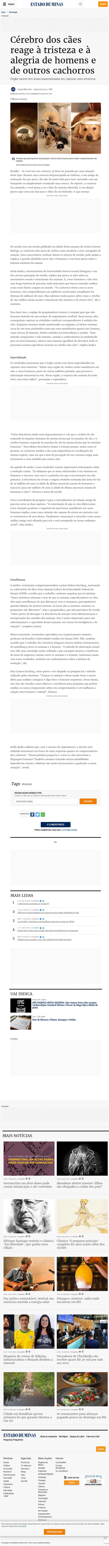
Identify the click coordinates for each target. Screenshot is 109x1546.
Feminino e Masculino (43, 1490)
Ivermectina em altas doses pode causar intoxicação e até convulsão (28, 1184)
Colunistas (8, 1484)
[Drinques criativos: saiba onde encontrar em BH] (82, 1274)
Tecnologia (13, 12)
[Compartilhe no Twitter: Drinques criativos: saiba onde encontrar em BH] (82, 1294)
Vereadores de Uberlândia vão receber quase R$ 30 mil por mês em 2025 (80, 1359)
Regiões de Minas (43, 1463)
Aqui (23, 1475)
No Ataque (43, 1511)
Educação (7, 1490)
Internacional (9, 1475)
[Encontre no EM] (80, 4)
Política (6, 1465)
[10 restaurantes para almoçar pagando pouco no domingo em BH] (82, 1389)
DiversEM (7, 1478)
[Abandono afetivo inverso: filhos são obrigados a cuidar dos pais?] (82, 1158)
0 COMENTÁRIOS (55, 824)
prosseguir (54, 1531)
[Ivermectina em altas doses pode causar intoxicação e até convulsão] (29, 1158)
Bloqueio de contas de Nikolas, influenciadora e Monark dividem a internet (28, 1359)
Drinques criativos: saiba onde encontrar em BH (78, 1300)
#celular (27, 784)
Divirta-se (42, 1520)
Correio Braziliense (60, 1466)
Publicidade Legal (8, 1494)
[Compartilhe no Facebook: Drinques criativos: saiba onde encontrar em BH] (79, 1294)
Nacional (7, 1472)
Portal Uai (25, 1462)
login (64, 830)
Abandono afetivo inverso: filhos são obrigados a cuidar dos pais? (79, 1184)
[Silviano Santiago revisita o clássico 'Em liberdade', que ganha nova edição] (29, 1216)
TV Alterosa (26, 1465)
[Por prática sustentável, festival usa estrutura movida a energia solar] (29, 1274)
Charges (42, 1480)
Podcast (42, 1507)
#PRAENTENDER (45, 1474)
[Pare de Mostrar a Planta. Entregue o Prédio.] (20, 1022)
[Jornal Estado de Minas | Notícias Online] (47, 4)
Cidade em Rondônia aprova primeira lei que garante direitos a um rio (28, 1417)
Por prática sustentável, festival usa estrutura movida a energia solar (29, 1300)
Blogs (23, 1472)
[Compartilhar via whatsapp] (43, 815)
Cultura (6, 1487)
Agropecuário (44, 1514)
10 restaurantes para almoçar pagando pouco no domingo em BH (81, 1415)
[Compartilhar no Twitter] (37, 815)
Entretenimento (45, 1517)
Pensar (41, 1504)
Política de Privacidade (17, 1526)
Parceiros (25, 1469)
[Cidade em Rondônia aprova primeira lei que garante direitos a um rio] (29, 1389)
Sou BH (24, 1481)
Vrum (23, 1478)
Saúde (6, 1481)
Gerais (6, 1462)
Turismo (41, 1483)
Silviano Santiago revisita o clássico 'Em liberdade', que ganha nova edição (29, 1244)
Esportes (42, 1501)
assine (74, 830)
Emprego (42, 1477)
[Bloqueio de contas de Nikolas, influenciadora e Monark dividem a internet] (29, 1331)
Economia (7, 1469)
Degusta (42, 1495)
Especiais (42, 1471)
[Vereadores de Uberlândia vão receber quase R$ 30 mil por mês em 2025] (82, 1331)
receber (88, 801)
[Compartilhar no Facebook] (32, 815)
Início (3, 12)
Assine (103, 4)
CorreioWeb (61, 1462)
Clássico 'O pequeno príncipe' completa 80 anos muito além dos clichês (81, 1244)
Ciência (41, 1486)
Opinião (41, 1468)
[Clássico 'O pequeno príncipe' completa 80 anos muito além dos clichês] (82, 1216)
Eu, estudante (62, 1471)
